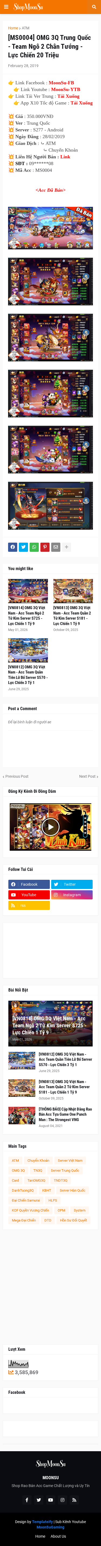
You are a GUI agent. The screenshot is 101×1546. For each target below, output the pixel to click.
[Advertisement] (50, 1287)
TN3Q (37, 1170)
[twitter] (38, 1500)
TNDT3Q (60, 1180)
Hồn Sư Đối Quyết (73, 1220)
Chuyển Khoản (38, 1160)
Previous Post (17, 776)
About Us (58, 1536)
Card (15, 1180)
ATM (25, 28)
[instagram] (62, 1500)
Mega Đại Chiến (24, 1220)
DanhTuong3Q (23, 1190)
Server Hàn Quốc (72, 1190)
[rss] (74, 1500)
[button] (6, 7)
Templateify (42, 1522)
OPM (61, 1210)
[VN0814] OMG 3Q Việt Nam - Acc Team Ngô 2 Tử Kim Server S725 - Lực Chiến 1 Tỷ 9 (26, 615)
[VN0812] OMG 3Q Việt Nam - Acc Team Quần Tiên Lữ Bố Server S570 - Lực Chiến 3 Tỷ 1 (28, 675)
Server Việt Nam (70, 1160)
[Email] (55, 547)
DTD (47, 1220)
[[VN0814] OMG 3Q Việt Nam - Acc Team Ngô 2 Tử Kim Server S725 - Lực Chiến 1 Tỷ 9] (28, 591)
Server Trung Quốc (65, 1170)
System (79, 1210)
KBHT (46, 1190)
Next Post (87, 776)
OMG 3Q (18, 1170)
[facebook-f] (27, 1500)
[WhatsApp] (34, 547)
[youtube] (50, 1500)
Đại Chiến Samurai (26, 1200)
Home (13, 28)
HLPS (52, 1200)
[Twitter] (23, 547)
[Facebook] (12, 547)
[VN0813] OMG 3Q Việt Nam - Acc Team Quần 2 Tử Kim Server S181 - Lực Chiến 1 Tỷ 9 (72, 615)
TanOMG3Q (36, 1180)
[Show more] (66, 547)
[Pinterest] (45, 547)
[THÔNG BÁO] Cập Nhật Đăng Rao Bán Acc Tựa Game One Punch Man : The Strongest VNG (65, 1114)
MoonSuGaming (50, 1527)
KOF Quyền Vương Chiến (30, 1210)
